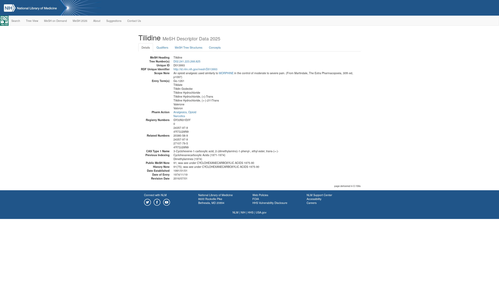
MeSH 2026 (80, 21)
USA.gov (261, 212)
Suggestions (113, 21)
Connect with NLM (155, 195)
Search (15, 21)
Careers (312, 203)
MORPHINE (226, 73)
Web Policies (260, 195)
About (96, 21)
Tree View (32, 21)
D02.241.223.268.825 (186, 61)
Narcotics (179, 116)
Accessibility (314, 199)
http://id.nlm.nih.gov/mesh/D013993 (195, 69)
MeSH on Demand (55, 21)
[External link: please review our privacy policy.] (147, 202)
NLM (235, 212)
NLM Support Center (319, 195)
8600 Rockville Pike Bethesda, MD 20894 (211, 201)
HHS (250, 212)
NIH (243, 212)
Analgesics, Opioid (184, 112)
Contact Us (134, 21)
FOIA (255, 199)
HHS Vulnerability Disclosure (269, 203)
